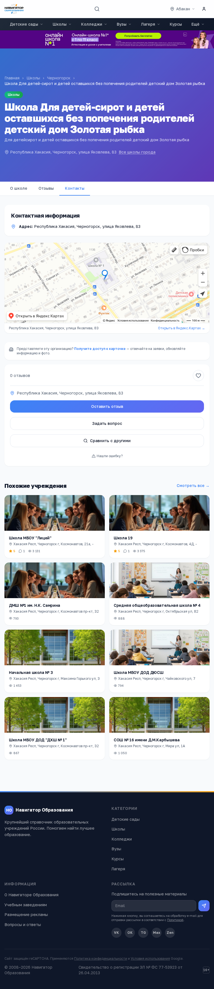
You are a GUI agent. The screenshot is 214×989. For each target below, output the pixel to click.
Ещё (195, 24)
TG (143, 932)
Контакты (74, 188)
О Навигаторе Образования (31, 894)
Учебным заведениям (25, 904)
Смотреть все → (193, 485)
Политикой (175, 920)
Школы (60, 24)
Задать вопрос (107, 423)
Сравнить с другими (110, 440)
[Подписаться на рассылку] (204, 905)
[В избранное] (198, 375)
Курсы (176, 24)
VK (116, 932)
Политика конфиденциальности (100, 958)
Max (156, 932)
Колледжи (91, 24)
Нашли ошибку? (110, 456)
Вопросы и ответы (22, 924)
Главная (12, 77)
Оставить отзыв (107, 406)
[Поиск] (97, 9)
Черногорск (58, 77)
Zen (170, 932)
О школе (18, 188)
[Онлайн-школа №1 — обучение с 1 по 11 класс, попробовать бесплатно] (107, 39)
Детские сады (24, 24)
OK (130, 932)
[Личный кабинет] (204, 8)
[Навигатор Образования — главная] (14, 9)
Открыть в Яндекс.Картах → (181, 328)
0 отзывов (20, 375)
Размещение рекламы (26, 914)
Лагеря (148, 24)
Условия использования (150, 958)
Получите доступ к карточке (100, 349)
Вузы (122, 24)
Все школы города (137, 152)
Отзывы (46, 188)
